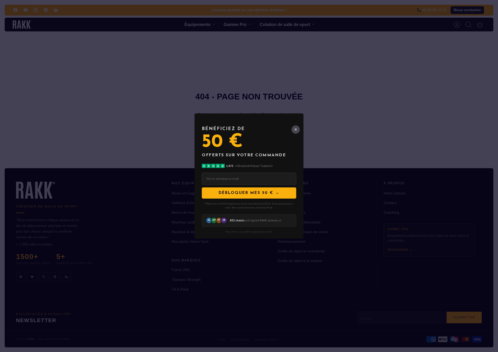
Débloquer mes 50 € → (249, 193)
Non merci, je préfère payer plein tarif (249, 231)
